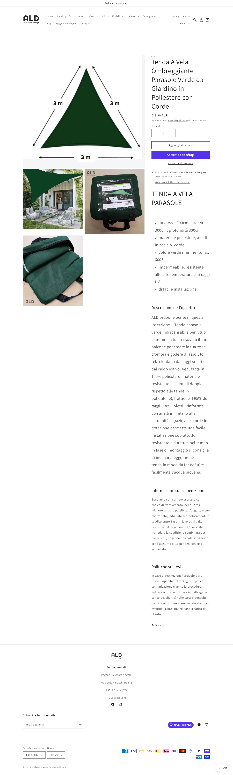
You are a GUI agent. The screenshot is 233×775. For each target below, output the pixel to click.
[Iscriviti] (80, 725)
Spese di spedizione (177, 120)
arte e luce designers (39, 767)
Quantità (155, 126)
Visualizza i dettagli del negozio (172, 182)
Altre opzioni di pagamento (180, 163)
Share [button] (158, 625)
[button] (93, 16)
